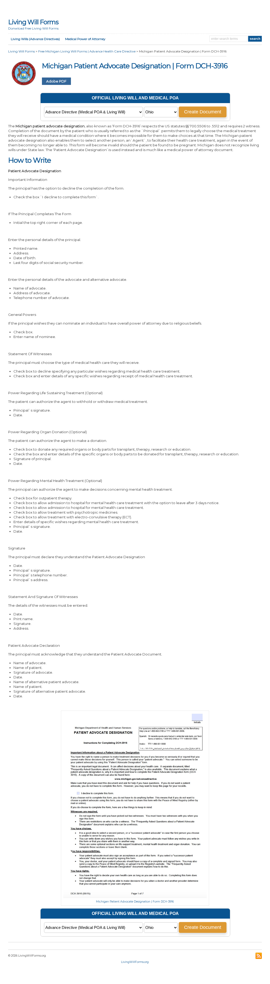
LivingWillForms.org (135, 962)
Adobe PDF (56, 81)
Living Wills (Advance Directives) (35, 39)
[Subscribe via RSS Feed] (258, 956)
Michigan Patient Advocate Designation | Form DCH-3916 (135, 901)
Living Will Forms (33, 22)
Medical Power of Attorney (85, 39)
